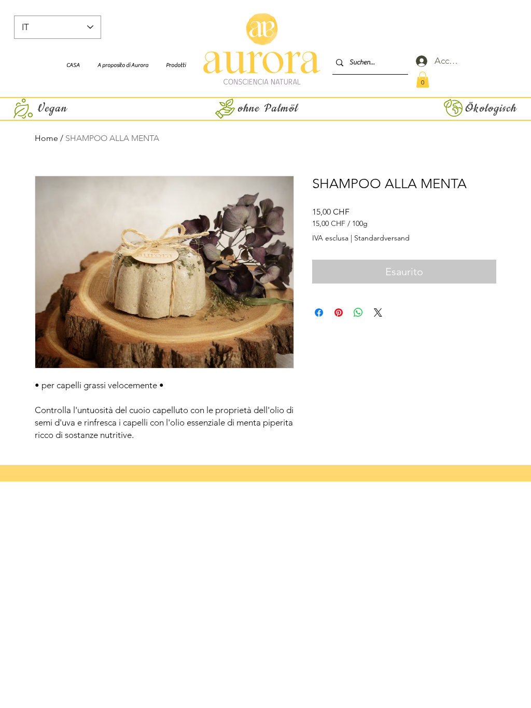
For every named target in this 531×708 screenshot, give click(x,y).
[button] (422, 80)
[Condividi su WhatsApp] (358, 312)
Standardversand (382, 238)
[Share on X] (378, 312)
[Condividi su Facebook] (319, 312)
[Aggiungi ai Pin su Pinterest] (338, 312)
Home (46, 138)
